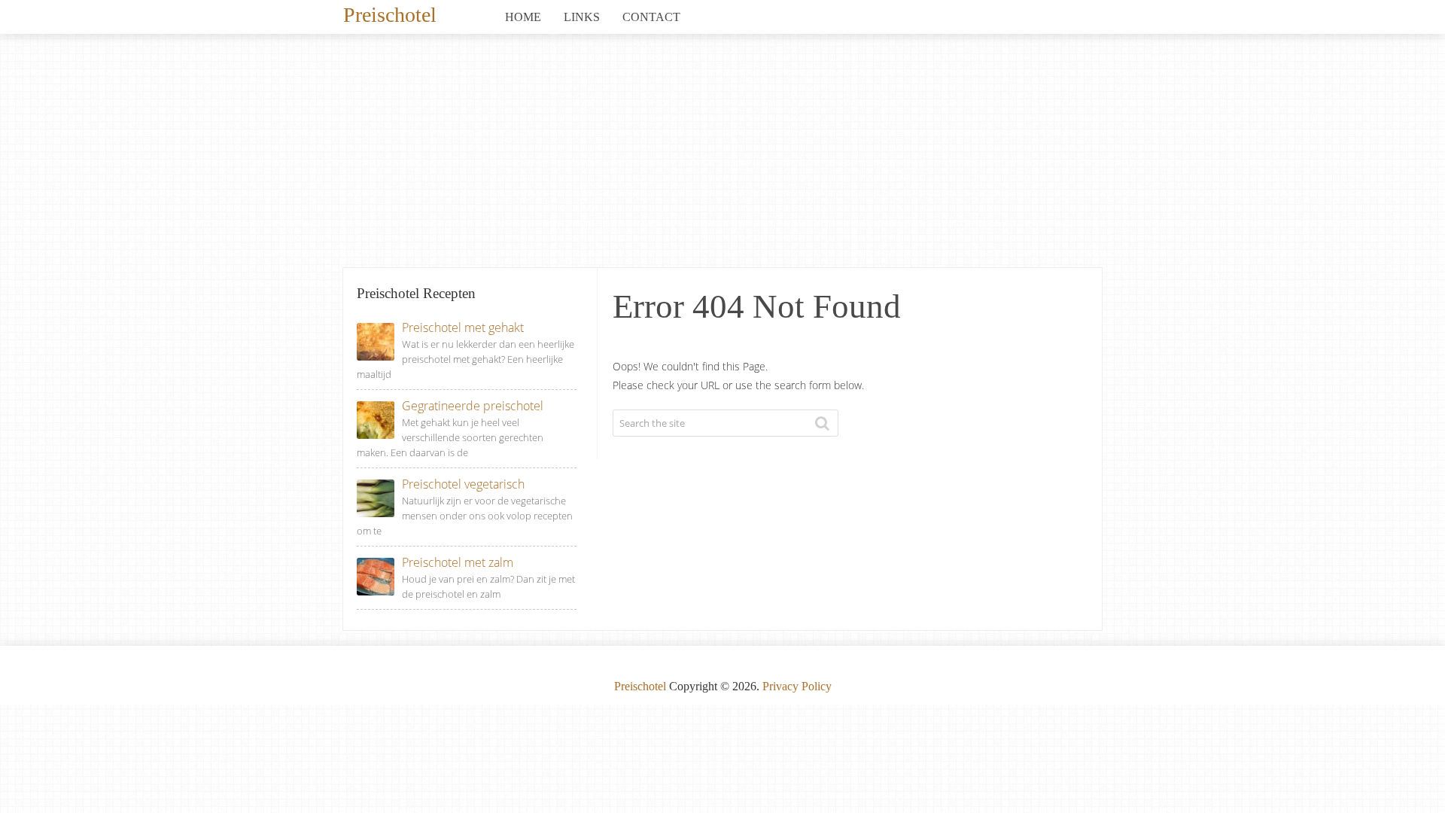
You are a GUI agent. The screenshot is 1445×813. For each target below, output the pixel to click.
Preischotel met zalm (457, 562)
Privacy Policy (797, 686)
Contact (651, 17)
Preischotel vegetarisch (463, 484)
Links (582, 17)
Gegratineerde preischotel (472, 405)
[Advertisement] (722, 154)
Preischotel (390, 13)
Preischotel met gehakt (463, 327)
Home (523, 17)
